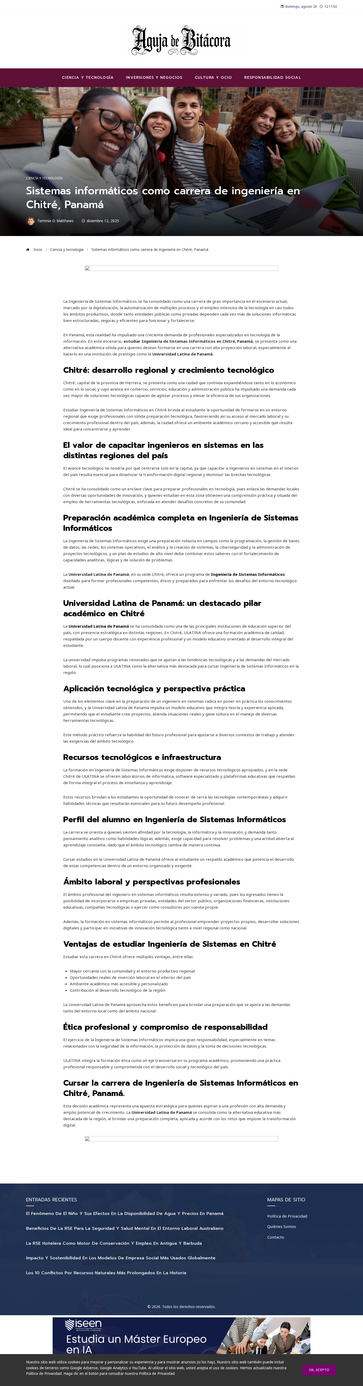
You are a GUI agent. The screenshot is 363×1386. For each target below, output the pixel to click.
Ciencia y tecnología (44, 178)
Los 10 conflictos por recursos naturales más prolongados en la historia (106, 1273)
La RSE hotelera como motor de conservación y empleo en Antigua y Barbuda (114, 1243)
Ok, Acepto (319, 1369)
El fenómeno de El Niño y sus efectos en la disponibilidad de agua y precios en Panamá (124, 1213)
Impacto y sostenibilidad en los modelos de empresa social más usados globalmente (121, 1258)
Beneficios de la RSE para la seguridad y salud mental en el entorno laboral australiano (124, 1228)
